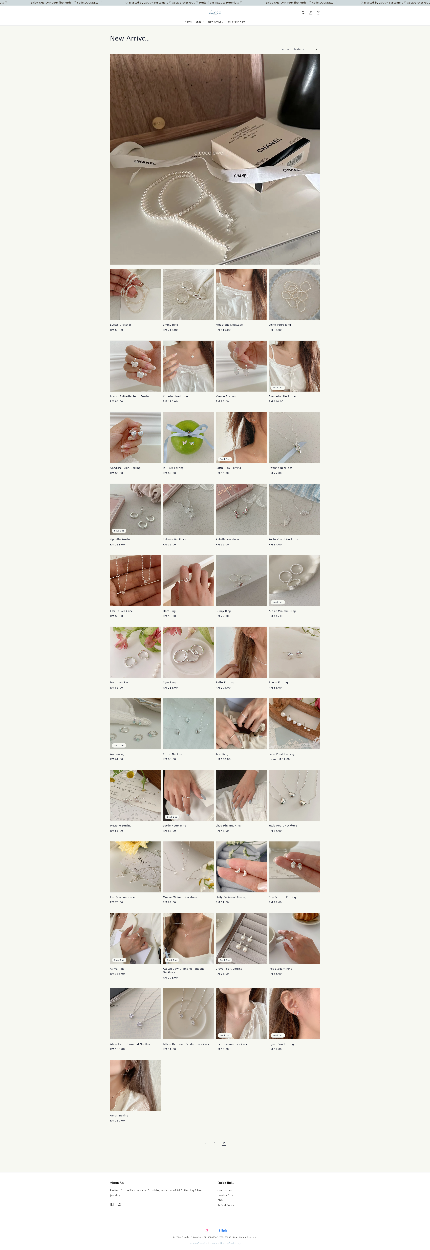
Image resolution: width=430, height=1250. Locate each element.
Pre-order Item (236, 21)
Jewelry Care (225, 1195)
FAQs (220, 1200)
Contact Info (225, 1190)
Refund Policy (226, 1205)
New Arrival (215, 21)
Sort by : (286, 49)
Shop (199, 21)
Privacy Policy (216, 1243)
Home (188, 21)
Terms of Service (198, 1243)
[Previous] (206, 1143)
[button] (303, 12)
